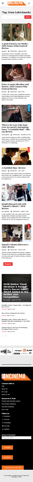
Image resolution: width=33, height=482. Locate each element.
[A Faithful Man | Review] (16, 156)
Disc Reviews (5, 134)
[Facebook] (3, 416)
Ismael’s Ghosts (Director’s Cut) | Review (15, 245)
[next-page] (5, 336)
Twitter (6, 419)
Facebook (7, 416)
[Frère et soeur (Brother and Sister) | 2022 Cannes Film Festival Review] (16, 72)
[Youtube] (3, 426)
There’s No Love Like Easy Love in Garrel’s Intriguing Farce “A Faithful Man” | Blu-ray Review (16, 128)
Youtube (6, 426)
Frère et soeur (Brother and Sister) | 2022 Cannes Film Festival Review (15, 86)
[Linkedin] (3, 429)
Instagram (7, 422)
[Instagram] (3, 423)
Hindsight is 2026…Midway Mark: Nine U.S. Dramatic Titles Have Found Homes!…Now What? (16, 320)
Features (4, 309)
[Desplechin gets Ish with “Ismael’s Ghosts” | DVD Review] (16, 192)
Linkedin (6, 429)
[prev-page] (3, 336)
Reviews (4, 51)
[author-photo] (9, 51)
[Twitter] (3, 419)
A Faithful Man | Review (14, 167)
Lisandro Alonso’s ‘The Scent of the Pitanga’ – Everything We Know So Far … (15, 328)
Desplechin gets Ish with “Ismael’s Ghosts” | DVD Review (14, 206)
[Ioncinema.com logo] (17, 3)
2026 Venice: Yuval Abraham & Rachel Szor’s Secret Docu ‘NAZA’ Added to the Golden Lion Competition (15, 290)
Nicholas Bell (13, 51)
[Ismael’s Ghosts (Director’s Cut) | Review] (16, 233)
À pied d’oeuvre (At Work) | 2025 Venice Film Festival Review (15, 46)
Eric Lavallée (6, 299)
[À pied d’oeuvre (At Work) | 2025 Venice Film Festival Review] (16, 32)
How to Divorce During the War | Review (13, 313)
